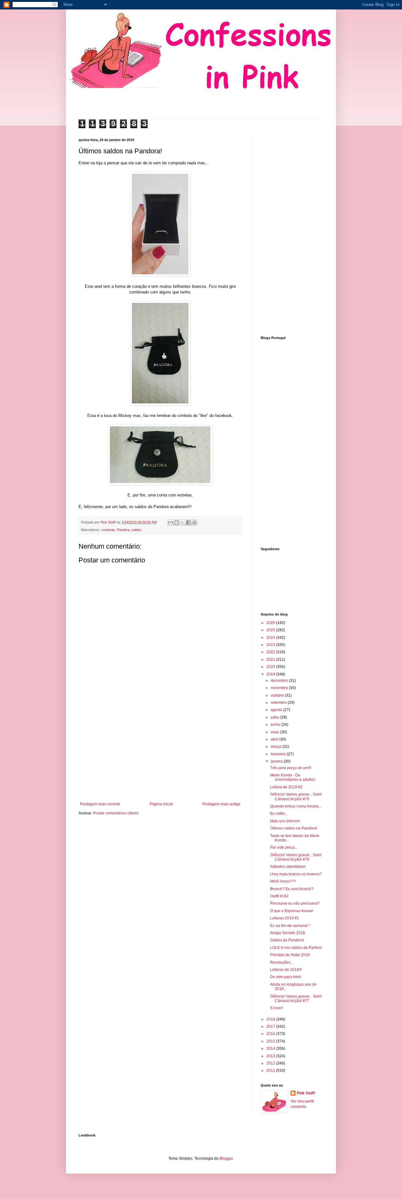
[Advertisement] (160, 750)
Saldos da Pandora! (287, 940)
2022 (271, 652)
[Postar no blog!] (176, 522)
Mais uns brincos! (285, 821)
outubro (278, 695)
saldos (137, 530)
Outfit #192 (279, 896)
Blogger (226, 1158)
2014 (271, 1048)
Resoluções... (281, 962)
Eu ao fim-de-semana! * (290, 925)
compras (108, 530)
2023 (271, 645)
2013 (271, 1056)
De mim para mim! (285, 977)
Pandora (123, 530)
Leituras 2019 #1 (284, 918)
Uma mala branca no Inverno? (296, 874)
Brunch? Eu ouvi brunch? (291, 889)
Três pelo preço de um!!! (290, 768)
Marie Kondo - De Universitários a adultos (292, 777)
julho (275, 717)
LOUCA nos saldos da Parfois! (296, 947)
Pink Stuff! (306, 1093)
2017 (271, 1026)
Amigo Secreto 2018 (287, 933)
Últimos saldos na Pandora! (293, 828)
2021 (271, 659)
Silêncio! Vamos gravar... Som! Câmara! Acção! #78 (296, 857)
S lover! (276, 1008)
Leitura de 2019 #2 (286, 787)
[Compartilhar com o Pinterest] (194, 522)
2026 (271, 623)
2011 (271, 1070)
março (276, 746)
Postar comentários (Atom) (116, 813)
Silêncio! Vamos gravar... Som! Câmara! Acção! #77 (296, 998)
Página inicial (161, 804)
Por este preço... (284, 847)
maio (275, 732)
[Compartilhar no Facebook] (188, 522)
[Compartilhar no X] (182, 522)
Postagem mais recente (100, 804)
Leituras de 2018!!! (286, 969)
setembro (279, 702)
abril (275, 739)
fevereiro (279, 754)
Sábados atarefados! (288, 866)
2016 (271, 1034)
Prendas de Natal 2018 (290, 955)
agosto (277, 710)
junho (276, 724)
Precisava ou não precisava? (295, 903)
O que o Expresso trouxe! (291, 911)
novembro (280, 688)
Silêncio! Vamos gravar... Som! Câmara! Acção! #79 (296, 796)
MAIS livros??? (283, 881)
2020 (271, 667)
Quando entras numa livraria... (296, 806)
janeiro (277, 761)
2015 (271, 1041)
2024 (271, 637)
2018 (271, 1019)
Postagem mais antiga (221, 804)
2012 (271, 1063)
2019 (271, 674)
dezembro (280, 680)
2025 (271, 630)
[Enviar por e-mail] (170, 522)
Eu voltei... (279, 813)
